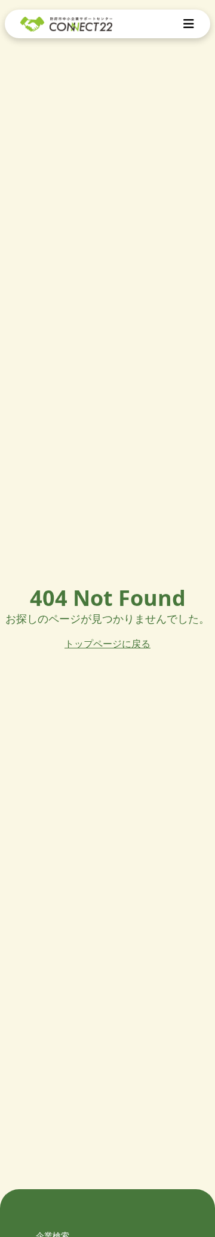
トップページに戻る (107, 643)
